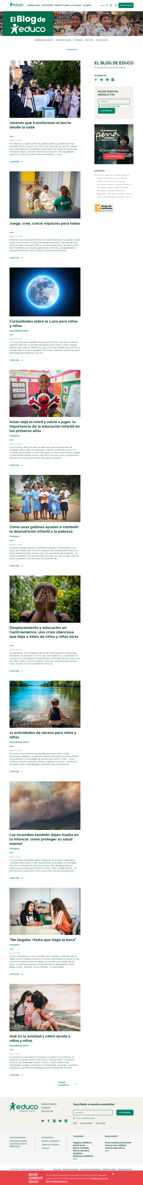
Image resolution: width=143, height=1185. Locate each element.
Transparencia (47, 1137)
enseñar (100, 181)
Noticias (89, 40)
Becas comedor (118, 194)
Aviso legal (57, 1169)
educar (112, 181)
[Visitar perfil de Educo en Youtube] (107, 80)
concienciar (118, 184)
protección (121, 181)
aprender (100, 175)
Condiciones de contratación (90, 1169)
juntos (106, 181)
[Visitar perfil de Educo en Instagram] (112, 80)
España (117, 175)
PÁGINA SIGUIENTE (63, 1083)
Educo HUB (100, 1123)
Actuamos (78, 40)
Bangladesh (101, 194)
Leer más (14, 162)
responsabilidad (109, 197)
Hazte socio (126, 5)
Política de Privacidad (113, 106)
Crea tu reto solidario (115, 1145)
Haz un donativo (81, 1150)
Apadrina (77, 1153)
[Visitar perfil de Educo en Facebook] (95, 80)
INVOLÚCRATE (111, 1136)
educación (109, 175)
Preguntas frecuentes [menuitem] (18, 1141)
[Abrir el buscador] (107, 5)
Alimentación (102, 191)
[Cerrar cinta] (113, 1178)
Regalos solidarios (82, 1142)
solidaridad (121, 197)
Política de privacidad (70, 1169)
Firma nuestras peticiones (118, 1142)
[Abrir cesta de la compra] (116, 5)
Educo (110, 187)
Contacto (45, 1107)
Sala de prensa (86, 1123)
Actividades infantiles (105, 184)
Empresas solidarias (83, 1156)
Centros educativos (115, 1148)
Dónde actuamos (62, 5)
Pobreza (111, 191)
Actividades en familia (111, 178)
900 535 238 (47, 1111)
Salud (128, 197)
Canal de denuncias (17, 1137)
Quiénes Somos (33, 5)
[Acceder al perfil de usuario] (111, 5)
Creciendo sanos (63, 40)
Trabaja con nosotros (50, 1144)
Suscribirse (106, 111)
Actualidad (76, 5)
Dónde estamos (49, 1104)
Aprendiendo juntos (44, 40)
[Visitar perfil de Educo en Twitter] (101, 80)
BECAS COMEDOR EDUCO (36, 1178)
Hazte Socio (79, 1145)
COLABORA (78, 1136)
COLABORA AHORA (114, 156)
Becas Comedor (81, 1148)
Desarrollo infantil (121, 187)
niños (109, 194)
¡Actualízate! (102, 40)
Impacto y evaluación (50, 1141)
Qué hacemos (47, 5)
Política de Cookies (109, 1169)
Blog (103, 5)
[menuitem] (33, 5)
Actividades (120, 191)
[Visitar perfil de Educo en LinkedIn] (66, 1121)
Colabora (87, 5)
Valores (124, 178)
